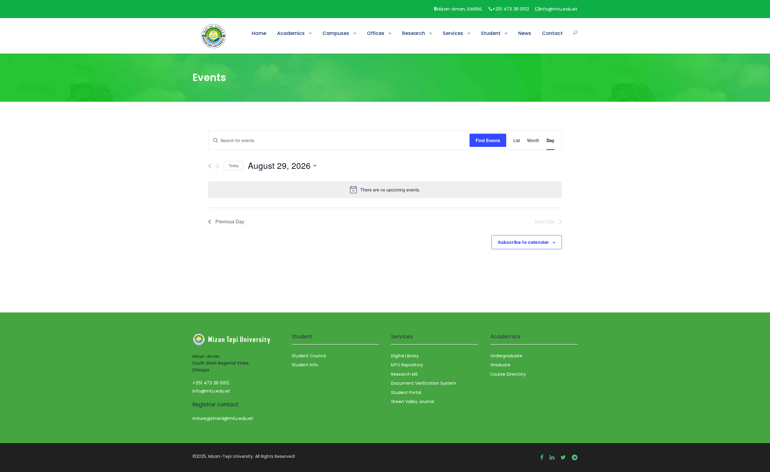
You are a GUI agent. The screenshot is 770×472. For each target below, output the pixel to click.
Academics (291, 33)
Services (453, 33)
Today (234, 165)
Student (490, 33)
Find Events (488, 140)
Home (259, 33)
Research (413, 33)
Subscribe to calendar (523, 242)
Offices (375, 33)
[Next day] (217, 166)
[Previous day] (209, 166)
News (524, 33)
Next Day (545, 221)
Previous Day (229, 221)
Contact (552, 33)
